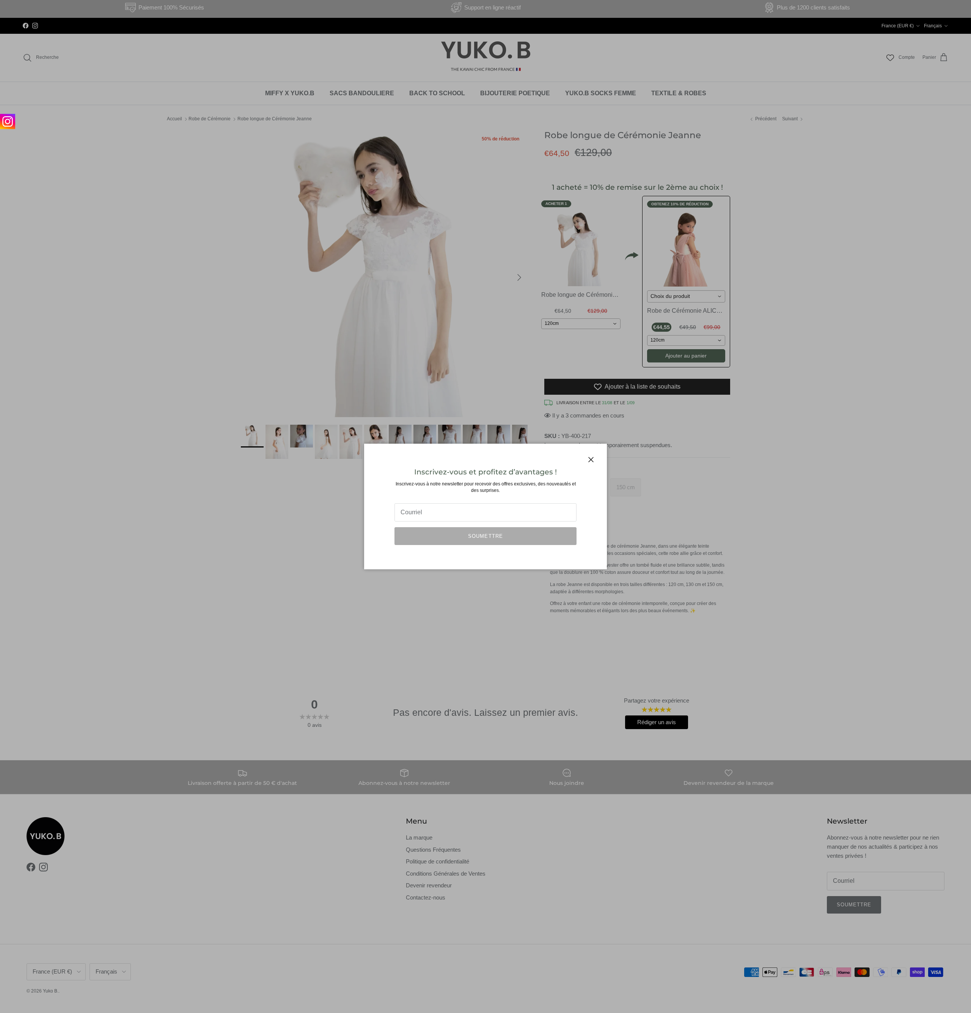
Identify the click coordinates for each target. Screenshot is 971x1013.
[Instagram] (7, 121)
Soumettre (485, 536)
